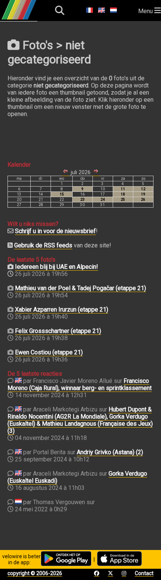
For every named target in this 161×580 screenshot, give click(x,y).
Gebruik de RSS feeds (43, 245)
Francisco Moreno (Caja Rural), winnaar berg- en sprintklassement (79, 384)
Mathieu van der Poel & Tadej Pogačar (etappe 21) (80, 288)
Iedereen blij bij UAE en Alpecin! (56, 266)
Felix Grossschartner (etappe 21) (58, 330)
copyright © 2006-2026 (34, 573)
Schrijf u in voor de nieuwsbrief (55, 231)
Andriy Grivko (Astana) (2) (110, 452)
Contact (144, 573)
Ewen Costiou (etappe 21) (49, 352)
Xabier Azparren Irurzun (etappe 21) (61, 309)
